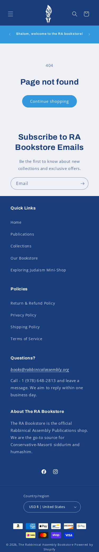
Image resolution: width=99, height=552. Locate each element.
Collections (21, 245)
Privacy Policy (23, 314)
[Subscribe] (82, 183)
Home (16, 222)
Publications (22, 234)
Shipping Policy (25, 326)
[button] (10, 14)
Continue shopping (49, 101)
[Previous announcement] (10, 34)
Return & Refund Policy (33, 303)
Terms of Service (27, 338)
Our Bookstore (24, 258)
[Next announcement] (89, 34)
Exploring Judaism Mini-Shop (38, 269)
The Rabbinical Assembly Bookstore (45, 544)
